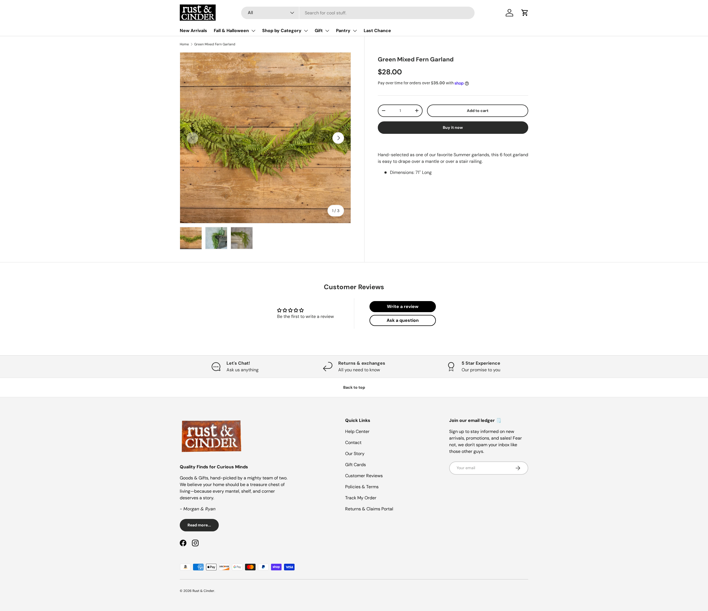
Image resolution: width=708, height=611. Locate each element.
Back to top (354, 387)
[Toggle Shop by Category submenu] (306, 30)
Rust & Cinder (203, 591)
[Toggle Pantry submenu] (355, 30)
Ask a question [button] (403, 320)
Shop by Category (281, 30)
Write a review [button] (402, 306)
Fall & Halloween (231, 30)
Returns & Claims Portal (369, 509)
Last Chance (377, 30)
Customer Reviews (364, 476)
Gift (319, 30)
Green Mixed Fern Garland (214, 44)
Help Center (357, 431)
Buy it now (453, 127)
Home (184, 44)
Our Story (355, 453)
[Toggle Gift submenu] (327, 30)
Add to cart (477, 110)
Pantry (343, 30)
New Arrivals (193, 30)
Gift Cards (355, 465)
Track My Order (360, 498)
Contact (353, 442)
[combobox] (358, 13)
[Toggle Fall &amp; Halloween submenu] (253, 30)
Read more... (199, 525)
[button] (525, 13)
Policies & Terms (362, 487)
